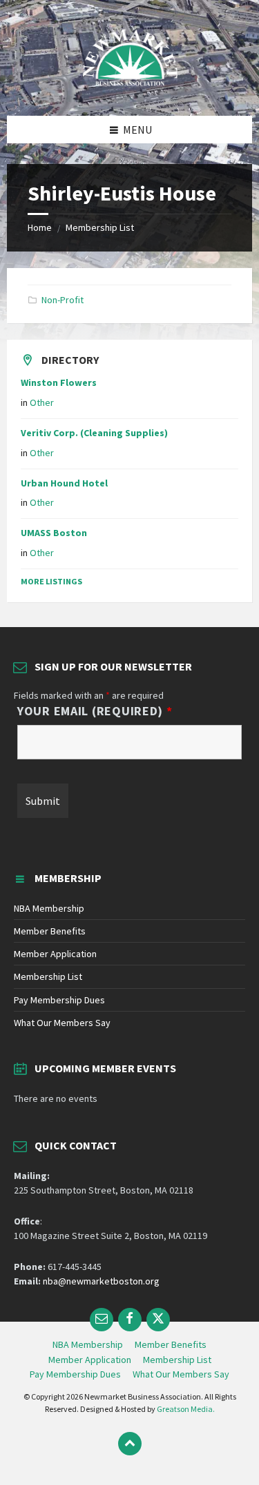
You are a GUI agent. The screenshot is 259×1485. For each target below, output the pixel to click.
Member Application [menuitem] (89, 1359)
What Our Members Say (62, 1022)
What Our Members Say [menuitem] (181, 1374)
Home (40, 227)
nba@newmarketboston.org (101, 1281)
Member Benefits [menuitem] (171, 1344)
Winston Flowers (59, 382)
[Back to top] (130, 1443)
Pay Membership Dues (59, 1000)
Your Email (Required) (95, 711)
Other (42, 402)
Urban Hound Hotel (64, 483)
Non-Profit (62, 300)
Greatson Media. (186, 1409)
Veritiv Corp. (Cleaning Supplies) (94, 433)
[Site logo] (129, 89)
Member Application (55, 954)
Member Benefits (50, 931)
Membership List (100, 227)
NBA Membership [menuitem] (87, 1344)
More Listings (51, 581)
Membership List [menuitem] (177, 1359)
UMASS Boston (54, 532)
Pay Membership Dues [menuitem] (75, 1374)
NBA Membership (49, 908)
